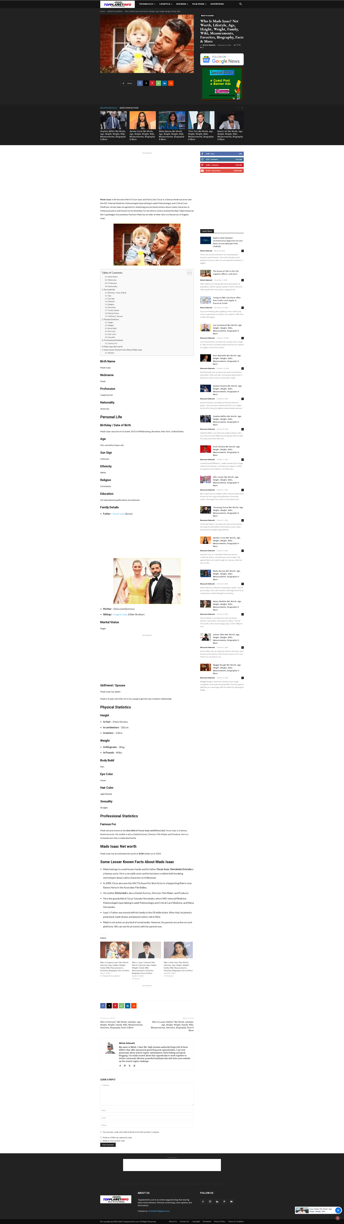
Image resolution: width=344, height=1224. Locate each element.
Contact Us (184, 1221)
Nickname (112, 280)
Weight (111, 325)
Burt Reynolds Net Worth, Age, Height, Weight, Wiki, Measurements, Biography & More (227, 360)
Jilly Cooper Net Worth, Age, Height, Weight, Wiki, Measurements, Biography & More (226, 481)
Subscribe (238, 171)
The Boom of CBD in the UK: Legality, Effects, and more (226, 272)
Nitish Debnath (209, 45)
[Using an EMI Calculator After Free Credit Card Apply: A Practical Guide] (205, 300)
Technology (146, 4)
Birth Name (113, 277)
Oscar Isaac (118, 513)
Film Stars (198, 4)
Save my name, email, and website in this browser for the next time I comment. (131, 1132)
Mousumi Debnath (207, 338)
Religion (111, 304)
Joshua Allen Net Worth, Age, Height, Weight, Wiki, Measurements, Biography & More (226, 639)
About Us (173, 1221)
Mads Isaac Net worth (113, 346)
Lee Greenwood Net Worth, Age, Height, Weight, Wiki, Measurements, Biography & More (227, 330)
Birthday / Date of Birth (117, 293)
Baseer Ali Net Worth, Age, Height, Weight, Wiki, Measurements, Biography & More (230, 135)
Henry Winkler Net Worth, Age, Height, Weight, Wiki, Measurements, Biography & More (227, 606)
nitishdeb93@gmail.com (159, 1211)
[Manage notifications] (338, 1218)
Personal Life (109, 289)
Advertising (217, 4)
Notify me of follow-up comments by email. (117, 1137)
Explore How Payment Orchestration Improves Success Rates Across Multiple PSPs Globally (228, 242)
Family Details (113, 310)
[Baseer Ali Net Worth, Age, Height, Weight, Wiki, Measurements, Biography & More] (230, 120)
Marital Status (113, 313)
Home (102, 11)
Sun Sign (111, 299)
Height (110, 322)
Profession (112, 283)
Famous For (112, 343)
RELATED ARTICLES (108, 108)
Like (240, 154)
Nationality (112, 286)
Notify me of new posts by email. (114, 1141)
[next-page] (242, 108)
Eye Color (112, 331)
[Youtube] (231, 1201)
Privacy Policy (219, 1221)
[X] (146, 83)
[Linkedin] (164, 83)
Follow (239, 159)
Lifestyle (164, 4)
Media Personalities (115, 11)
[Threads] (135, 1066)
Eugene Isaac (121, 614)
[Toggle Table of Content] (188, 273)
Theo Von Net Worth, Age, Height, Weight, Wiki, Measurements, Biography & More (201, 135)
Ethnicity (111, 301)
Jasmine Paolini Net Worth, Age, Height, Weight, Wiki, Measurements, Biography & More (227, 390)
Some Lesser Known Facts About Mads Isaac (123, 350)
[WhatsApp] (158, 83)
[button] (240, 4)
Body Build (112, 328)
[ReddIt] (170, 83)
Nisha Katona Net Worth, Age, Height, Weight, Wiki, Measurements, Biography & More (171, 135)
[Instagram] (210, 1201)
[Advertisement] (147, 174)
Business (181, 4)
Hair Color (112, 334)
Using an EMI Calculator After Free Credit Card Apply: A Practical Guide (227, 300)
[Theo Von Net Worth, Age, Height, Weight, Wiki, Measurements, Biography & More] (201, 120)
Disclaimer (207, 1221)
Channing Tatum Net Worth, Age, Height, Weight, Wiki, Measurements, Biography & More (228, 512)
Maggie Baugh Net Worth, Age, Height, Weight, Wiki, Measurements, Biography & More (227, 669)
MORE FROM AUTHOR (129, 108)
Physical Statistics (111, 319)
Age (109, 296)
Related (111, 353)
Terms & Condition (236, 1221)
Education (112, 307)
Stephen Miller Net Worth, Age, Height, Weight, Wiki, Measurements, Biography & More (113, 135)
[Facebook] (140, 83)
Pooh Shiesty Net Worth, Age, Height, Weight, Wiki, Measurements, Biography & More (226, 451)
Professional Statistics (113, 340)
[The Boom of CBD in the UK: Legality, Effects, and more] (205, 273)
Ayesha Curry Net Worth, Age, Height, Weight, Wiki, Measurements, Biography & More (142, 135)
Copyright (196, 1221)
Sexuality (111, 337)
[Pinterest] (152, 83)
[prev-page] (238, 108)
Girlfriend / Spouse (115, 316)
